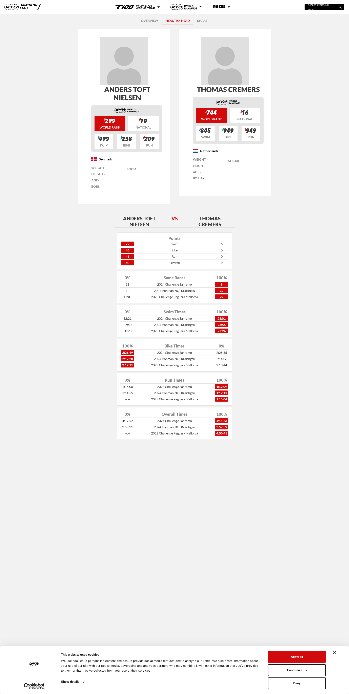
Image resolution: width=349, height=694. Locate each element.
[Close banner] (334, 652)
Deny (297, 683)
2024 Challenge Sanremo (174, 284)
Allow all (297, 656)
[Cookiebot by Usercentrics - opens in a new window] (34, 686)
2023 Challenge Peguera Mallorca (174, 297)
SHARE (202, 20)
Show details (70, 681)
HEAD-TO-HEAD (177, 20)
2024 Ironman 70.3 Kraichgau (174, 290)
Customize (294, 670)
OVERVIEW (149, 20)
